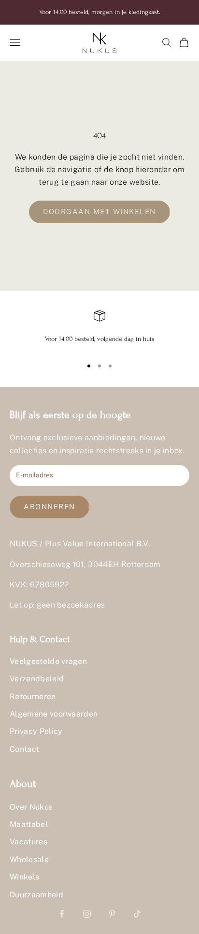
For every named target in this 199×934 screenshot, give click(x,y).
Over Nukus (31, 807)
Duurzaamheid (36, 894)
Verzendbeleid (37, 678)
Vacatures (28, 841)
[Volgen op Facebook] (62, 914)
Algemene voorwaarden (54, 713)
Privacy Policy (36, 731)
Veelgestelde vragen (48, 661)
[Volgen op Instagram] (87, 914)
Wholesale (29, 859)
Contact (24, 749)
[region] (99, 329)
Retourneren (33, 696)
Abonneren (49, 506)
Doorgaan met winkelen (99, 211)
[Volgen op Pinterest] (112, 914)
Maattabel (29, 824)
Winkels (24, 876)
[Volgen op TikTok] (137, 914)
